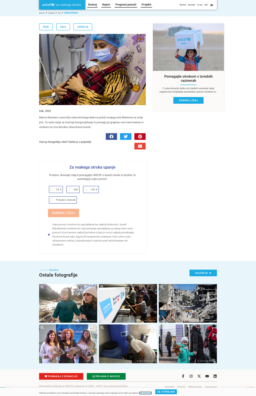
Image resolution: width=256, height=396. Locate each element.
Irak (59, 13)
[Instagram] (191, 376)
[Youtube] (207, 376)
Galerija (51, 13)
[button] (111, 136)
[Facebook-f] (183, 376)
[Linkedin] (215, 376)
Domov (42, 13)
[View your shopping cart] (211, 5)
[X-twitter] (199, 376)
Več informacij (145, 393)
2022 (63, 26)
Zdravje (82, 26)
